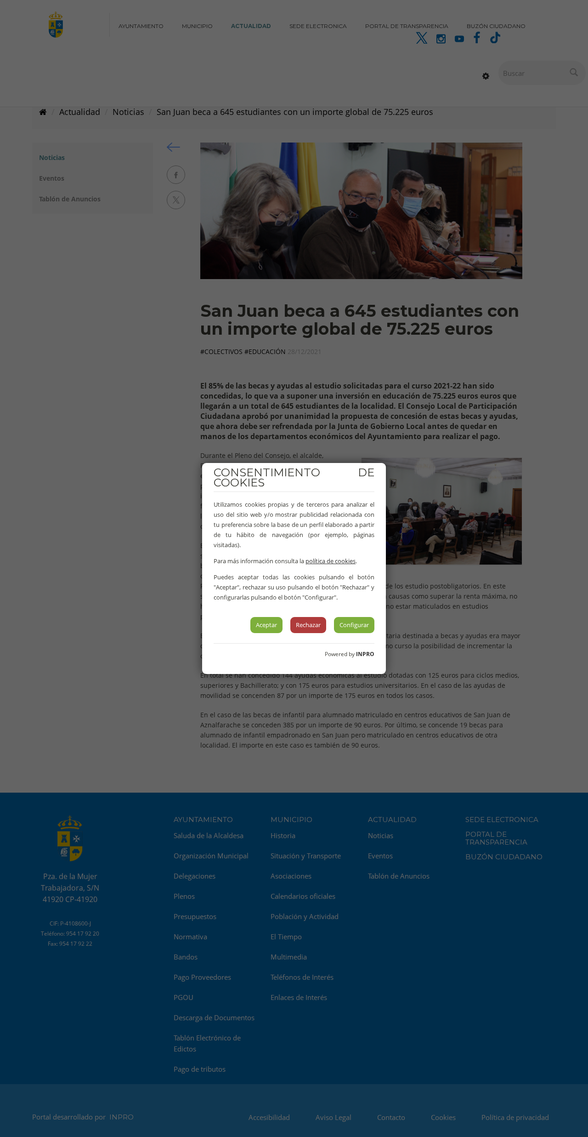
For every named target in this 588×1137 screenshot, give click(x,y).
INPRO (365, 654)
